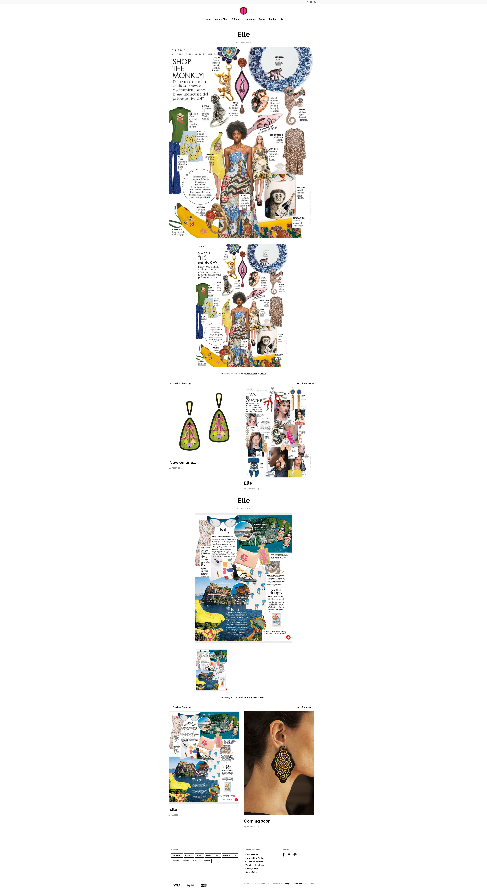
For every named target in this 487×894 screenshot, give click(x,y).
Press (262, 19)
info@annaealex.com (293, 884)
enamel (199, 855)
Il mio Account (251, 855)
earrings (189, 855)
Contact (273, 19)
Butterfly (177, 855)
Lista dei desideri (255, 862)
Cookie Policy (251, 872)
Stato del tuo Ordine (254, 858)
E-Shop (235, 19)
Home (208, 19)
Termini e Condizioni (254, 865)
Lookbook (250, 19)
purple (207, 861)
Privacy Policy (251, 869)
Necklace (196, 861)
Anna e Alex (221, 19)
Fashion (176, 861)
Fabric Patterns (213, 855)
